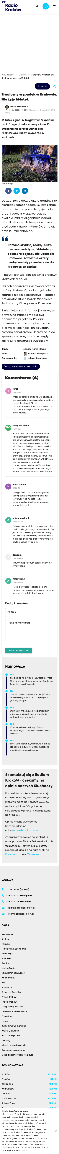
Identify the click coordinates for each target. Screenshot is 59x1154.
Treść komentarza (18, 623)
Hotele (5, 1021)
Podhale (6, 959)
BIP (3, 983)
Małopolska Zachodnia (14, 949)
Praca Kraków (9, 997)
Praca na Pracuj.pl (11, 992)
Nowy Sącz (7, 954)
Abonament (8, 978)
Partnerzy (7, 987)
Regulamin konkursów (13, 973)
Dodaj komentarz (19, 650)
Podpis (11, 612)
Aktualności (8, 75)
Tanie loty (7, 1016)
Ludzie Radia (8, 968)
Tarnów (6, 944)
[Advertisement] (29, 44)
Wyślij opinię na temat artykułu (20, 366)
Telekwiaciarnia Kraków (14, 1012)
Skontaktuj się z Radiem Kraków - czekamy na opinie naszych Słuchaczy (29, 780)
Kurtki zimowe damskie (14, 1026)
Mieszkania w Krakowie (14, 1045)
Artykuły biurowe (11, 1031)
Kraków (22, 75)
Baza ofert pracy (11, 1036)
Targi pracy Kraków (12, 1007)
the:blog (6, 1040)
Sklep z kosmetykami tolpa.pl (17, 1055)
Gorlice (6, 963)
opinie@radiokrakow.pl (27, 830)
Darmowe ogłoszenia (13, 1050)
